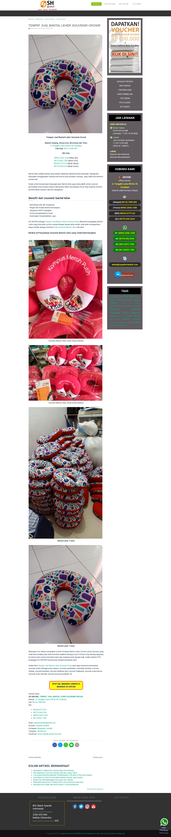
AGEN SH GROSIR (122, 296)
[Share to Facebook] (54, 745)
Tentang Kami (109, 4)
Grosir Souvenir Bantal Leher (64, 227)
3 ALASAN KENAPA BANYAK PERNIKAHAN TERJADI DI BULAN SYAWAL (62, 775)
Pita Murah (134, 316)
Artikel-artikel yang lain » (95, 789)
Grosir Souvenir (41, 28)
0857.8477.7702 (126, 244)
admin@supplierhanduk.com (125, 264)
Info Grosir (123, 4)
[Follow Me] (81, 808)
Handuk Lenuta (125, 309)
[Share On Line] (71, 745)
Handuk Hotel (116, 305)
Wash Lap (125, 322)
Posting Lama (97, 757)
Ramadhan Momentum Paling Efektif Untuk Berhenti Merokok (58, 782)
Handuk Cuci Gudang (130, 303)
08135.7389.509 (70, 148)
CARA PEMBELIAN (124, 94)
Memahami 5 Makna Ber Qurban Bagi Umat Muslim (53, 770)
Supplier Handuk (42, 725)
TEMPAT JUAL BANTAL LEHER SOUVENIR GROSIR (61, 697)
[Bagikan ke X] (60, 745)
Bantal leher (33, 28)
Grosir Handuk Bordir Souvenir (49, 734)
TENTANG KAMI (125, 90)
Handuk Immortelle (132, 306)
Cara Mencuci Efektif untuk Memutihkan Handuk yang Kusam (58, 777)
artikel (136, 322)
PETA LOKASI (125, 102)
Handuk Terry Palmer (125, 312)
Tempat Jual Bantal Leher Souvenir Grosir (62, 222)
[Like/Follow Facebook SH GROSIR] (75, 808)
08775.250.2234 (60, 166)
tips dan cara (122, 325)
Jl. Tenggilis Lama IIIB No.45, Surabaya (66, 146)
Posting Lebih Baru (34, 757)
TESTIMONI (125, 98)
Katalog (96, 4)
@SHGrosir (42, 731)
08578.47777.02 (60, 163)
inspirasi (113, 325)
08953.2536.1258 (61, 158)
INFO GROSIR (124, 86)
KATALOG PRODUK (125, 81)
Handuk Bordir (124, 300)
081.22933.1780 (60, 161)
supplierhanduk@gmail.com (45, 723)
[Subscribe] (93, 808)
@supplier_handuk (45, 728)
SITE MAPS (125, 107)
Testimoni (136, 4)
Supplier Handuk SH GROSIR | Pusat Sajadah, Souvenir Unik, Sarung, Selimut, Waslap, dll (92, 833)
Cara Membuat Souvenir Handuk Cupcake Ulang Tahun (55, 773)
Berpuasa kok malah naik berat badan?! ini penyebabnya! (56, 784)
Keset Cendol (122, 316)
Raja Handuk (115, 319)
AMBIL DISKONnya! (164, 830)
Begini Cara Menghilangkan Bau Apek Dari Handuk (53, 780)
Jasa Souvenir (49, 28)
